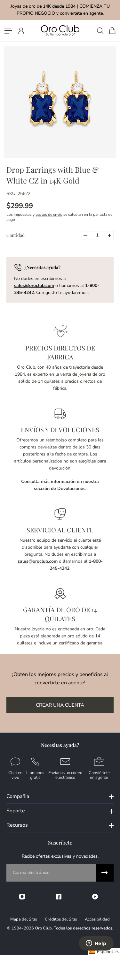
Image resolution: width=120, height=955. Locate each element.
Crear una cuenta (60, 705)
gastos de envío (49, 214)
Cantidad (15, 235)
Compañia (17, 796)
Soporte (15, 810)
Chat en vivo (15, 775)
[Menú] (8, 30)
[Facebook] (59, 897)
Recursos (17, 825)
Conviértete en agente (99, 775)
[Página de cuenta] (21, 31)
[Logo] (60, 30)
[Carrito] (112, 31)
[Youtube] (95, 897)
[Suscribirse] (105, 873)
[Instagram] (22, 897)
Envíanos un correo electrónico (65, 775)
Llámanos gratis (35, 775)
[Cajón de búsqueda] (100, 31)
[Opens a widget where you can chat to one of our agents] (96, 944)
